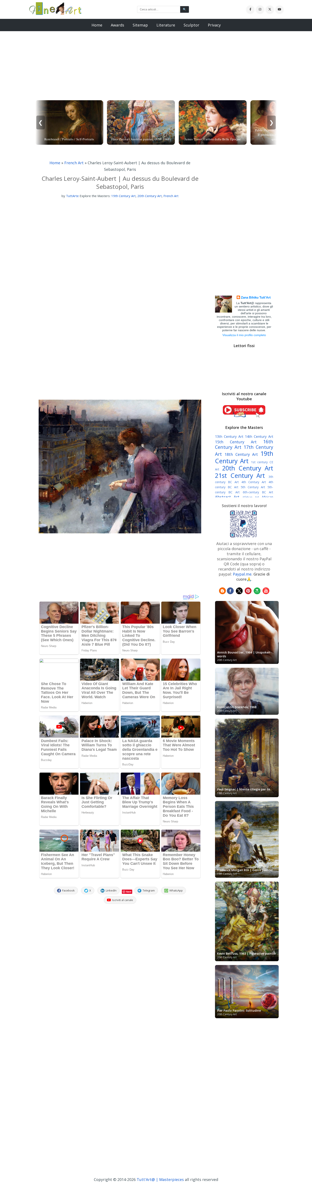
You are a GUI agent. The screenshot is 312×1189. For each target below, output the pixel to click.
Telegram (149, 890)
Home (96, 25)
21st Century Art (240, 475)
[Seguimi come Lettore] (222, 592)
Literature (165, 25)
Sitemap (140, 25)
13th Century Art (229, 436)
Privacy (214, 25)
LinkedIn (111, 890)
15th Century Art (236, 441)
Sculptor (191, 25)
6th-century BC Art (258, 492)
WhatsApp (176, 890)
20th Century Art (149, 196)
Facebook (68, 890)
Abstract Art (227, 496)
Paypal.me (242, 574)
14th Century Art (259, 436)
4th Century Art (253, 482)
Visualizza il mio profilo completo (244, 335)
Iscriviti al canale (122, 900)
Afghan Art (250, 497)
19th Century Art (123, 196)
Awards (117, 25)
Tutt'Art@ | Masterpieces (160, 1179)
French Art (74, 162)
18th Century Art (241, 454)
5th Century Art (253, 487)
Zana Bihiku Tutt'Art (256, 297)
